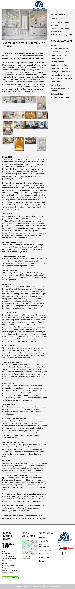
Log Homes (55, 82)
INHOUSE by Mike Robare (13, 518)
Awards (54, 45)
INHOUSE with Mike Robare (61, 78)
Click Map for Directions (27, 557)
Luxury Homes (56, 85)
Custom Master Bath (33, 516)
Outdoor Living (57, 94)
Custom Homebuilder (60, 55)
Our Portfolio (44, 541)
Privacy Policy (44, 561)
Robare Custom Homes (35, 518)
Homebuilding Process (60, 75)
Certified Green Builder (60, 52)
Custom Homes (57, 58)
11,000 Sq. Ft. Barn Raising (61, 19)
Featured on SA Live (59, 25)
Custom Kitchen (57, 62)
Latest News (44, 554)
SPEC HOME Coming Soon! (61, 34)
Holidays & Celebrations (61, 72)
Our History (43, 537)
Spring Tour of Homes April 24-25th (60, 30)
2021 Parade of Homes (60, 22)
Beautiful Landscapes (60, 48)
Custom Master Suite (59, 68)
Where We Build (45, 550)
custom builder (16, 516)
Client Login (44, 557)
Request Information (44, 546)
